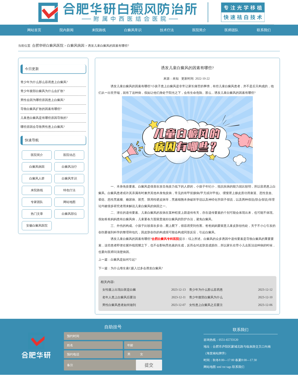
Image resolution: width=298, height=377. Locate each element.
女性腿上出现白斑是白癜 (119, 289)
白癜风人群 (37, 178)
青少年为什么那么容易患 (206, 289)
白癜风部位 (69, 213)
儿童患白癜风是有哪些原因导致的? (44, 117)
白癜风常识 (133, 30)
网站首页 (34, 30)
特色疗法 (69, 190)
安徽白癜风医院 (37, 225)
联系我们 (264, 30)
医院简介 (199, 30)
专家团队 (37, 202)
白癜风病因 (75, 45)
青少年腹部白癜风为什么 (206, 297)
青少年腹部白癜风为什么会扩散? (43, 91)
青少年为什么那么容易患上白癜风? (44, 82)
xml (219, 366)
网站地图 (69, 202)
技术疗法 (167, 30)
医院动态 (69, 155)
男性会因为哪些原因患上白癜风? (43, 100)
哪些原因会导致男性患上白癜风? (43, 126)
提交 (149, 365)
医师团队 (231, 30)
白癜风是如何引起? (123, 259)
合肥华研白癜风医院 (47, 45)
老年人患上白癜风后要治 (119, 297)
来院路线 (99, 30)
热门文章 (37, 213)
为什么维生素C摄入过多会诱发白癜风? (137, 268)
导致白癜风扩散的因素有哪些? (41, 109)
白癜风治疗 (69, 166)
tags (228, 366)
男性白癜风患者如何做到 (119, 305)
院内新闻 (67, 30)
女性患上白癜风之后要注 (206, 305)
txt (224, 366)
